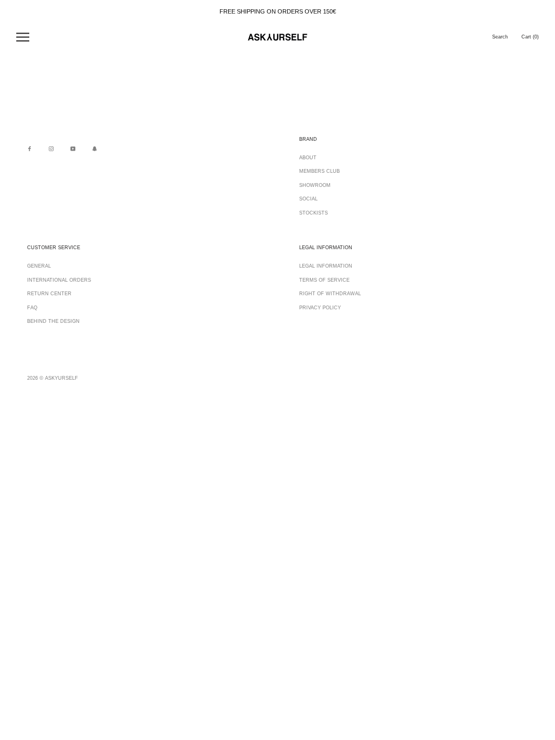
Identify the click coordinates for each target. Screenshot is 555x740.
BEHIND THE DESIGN (53, 321)
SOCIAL (308, 199)
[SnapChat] (94, 148)
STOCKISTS (313, 213)
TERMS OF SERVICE (324, 280)
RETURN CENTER (49, 293)
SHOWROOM (315, 185)
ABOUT (308, 157)
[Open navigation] (22, 37)
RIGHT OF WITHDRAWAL (330, 293)
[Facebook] (29, 148)
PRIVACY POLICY (320, 307)
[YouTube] (72, 148)
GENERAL (39, 266)
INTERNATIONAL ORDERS (59, 280)
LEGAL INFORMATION (325, 266)
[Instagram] (51, 148)
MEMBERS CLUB (319, 171)
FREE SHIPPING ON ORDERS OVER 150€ (278, 11)
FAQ (32, 307)
